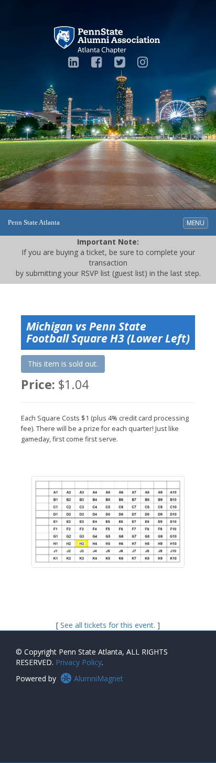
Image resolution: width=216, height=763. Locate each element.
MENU (197, 222)
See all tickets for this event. (107, 625)
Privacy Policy (79, 662)
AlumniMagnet (97, 678)
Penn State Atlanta (34, 222)
